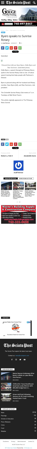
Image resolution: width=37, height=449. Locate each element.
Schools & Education (7, 419)
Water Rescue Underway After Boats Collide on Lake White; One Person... (23, 375)
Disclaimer (6, 441)
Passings (4, 415)
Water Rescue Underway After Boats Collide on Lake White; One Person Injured (5, 193)
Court (2, 428)
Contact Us (31, 441)
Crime (3, 425)
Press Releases (5, 422)
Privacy (13, 441)
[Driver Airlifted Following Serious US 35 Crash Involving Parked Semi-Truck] (30, 186)
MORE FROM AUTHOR (25, 178)
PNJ (7, 139)
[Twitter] (21, 360)
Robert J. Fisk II (7, 156)
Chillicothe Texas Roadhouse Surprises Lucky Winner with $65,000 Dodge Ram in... (23, 386)
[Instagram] (16, 360)
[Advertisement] (18, 121)
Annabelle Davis (30, 156)
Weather (3, 431)
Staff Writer (6, 43)
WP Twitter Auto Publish (11, 447)
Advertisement (22, 441)
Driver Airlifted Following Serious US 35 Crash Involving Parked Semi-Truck (30, 193)
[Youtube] (25, 360)
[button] (34, 3)
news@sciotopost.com (22, 355)
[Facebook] (12, 360)
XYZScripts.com (28, 447)
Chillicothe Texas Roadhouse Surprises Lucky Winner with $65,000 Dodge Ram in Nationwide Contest (18, 194)
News (7, 30)
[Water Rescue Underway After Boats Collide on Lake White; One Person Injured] (6, 186)
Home (2, 30)
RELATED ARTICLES (10, 178)
